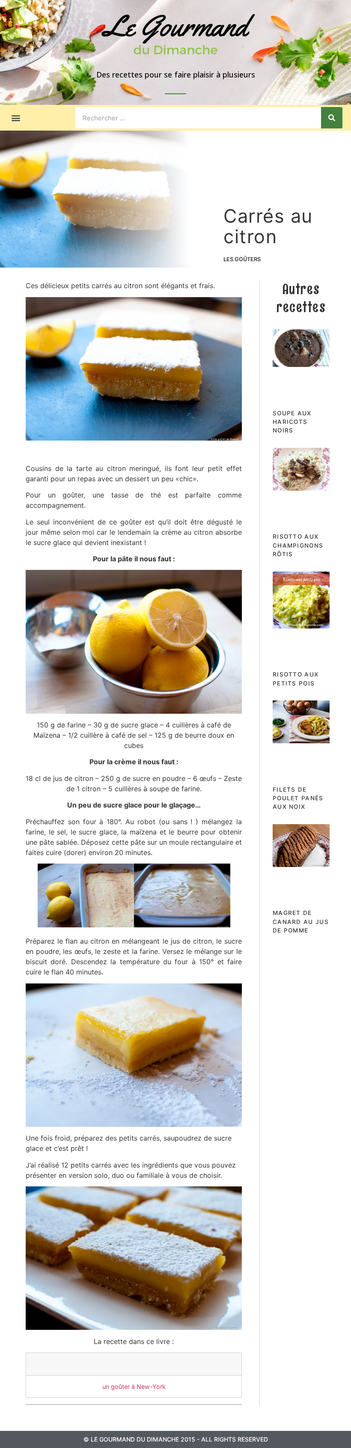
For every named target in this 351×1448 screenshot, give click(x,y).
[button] (16, 118)
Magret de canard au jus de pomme (301, 921)
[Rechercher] (331, 117)
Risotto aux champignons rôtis (298, 545)
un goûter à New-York (134, 1386)
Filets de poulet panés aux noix (298, 798)
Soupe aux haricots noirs (292, 422)
